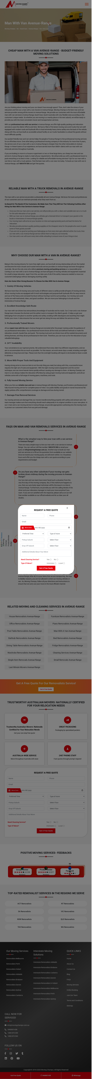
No (55, 559)
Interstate (50, 563)
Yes (48, 559)
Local (61, 563)
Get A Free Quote (46, 568)
